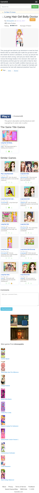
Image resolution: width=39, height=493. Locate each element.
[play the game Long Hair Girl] (9, 216)
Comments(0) (18, 116)
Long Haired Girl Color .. (7, 199)
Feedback (31, 486)
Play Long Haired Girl (7, 173)
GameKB (4, 2)
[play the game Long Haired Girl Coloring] (10, 191)
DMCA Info (23, 489)
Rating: (6, 26)
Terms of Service (20, 486)
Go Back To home (10, 12)
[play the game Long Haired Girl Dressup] (29, 240)
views (9, 23)
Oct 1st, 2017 (21, 21)
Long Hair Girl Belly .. (7, 143)
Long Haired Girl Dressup (27, 249)
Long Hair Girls (24, 173)
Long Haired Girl (25, 199)
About (4, 486)
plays (14, 23)
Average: (23, 26)
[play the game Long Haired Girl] (29, 191)
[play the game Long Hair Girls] (29, 166)
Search (35, 7)
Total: (28, 26)
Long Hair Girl (5, 224)
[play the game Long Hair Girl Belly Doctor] (9, 135)
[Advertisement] (19, 93)
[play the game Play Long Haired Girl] (10, 166)
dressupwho (10, 21)
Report (32, 19)
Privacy (10, 486)
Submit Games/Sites (11, 489)
